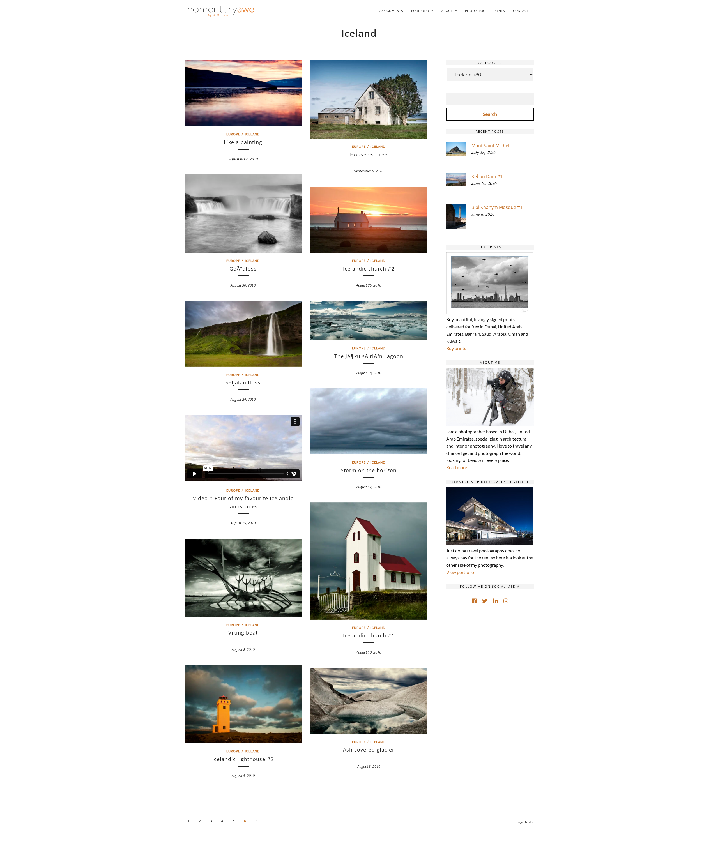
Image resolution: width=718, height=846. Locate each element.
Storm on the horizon (369, 470)
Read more (456, 467)
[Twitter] (484, 601)
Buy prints (456, 348)
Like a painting (243, 142)
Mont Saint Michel (490, 145)
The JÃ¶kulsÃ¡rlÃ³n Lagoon (368, 356)
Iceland (252, 134)
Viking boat (243, 632)
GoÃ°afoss (243, 268)
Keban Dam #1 (487, 176)
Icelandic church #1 (369, 635)
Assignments (391, 10)
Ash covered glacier (368, 749)
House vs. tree (369, 154)
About (447, 10)
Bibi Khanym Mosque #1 (497, 207)
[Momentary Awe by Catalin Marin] (220, 11)
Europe (233, 134)
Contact (521, 10)
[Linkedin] (495, 601)
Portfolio (420, 10)
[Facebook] (474, 601)
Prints (499, 10)
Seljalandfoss (243, 382)
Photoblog (475, 10)
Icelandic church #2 (369, 268)
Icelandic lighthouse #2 (243, 759)
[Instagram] (505, 601)
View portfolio (460, 572)
